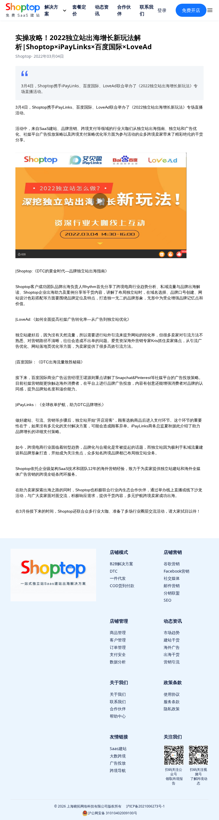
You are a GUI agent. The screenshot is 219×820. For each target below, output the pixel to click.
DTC (113, 571)
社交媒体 (172, 578)
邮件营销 (172, 585)
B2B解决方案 (121, 563)
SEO (167, 600)
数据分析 (118, 661)
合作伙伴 (118, 708)
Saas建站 (118, 748)
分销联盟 (172, 593)
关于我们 (118, 694)
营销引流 (172, 661)
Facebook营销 (176, 571)
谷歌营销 (172, 563)
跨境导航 (118, 770)
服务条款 (172, 701)
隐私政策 (172, 708)
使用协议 (172, 694)
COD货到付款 (122, 585)
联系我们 (118, 701)
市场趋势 (172, 632)
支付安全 (118, 654)
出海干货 (172, 654)
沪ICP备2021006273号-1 (145, 806)
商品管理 (118, 632)
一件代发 (118, 578)
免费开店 (191, 10)
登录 (162, 10)
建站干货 (172, 640)
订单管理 (118, 647)
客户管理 (118, 640)
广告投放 (118, 763)
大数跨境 (118, 756)
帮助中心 (118, 716)
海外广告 (172, 647)
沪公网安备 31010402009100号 (112, 813)
